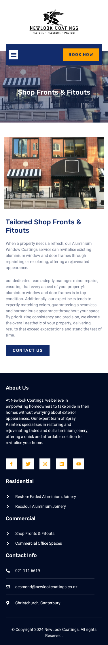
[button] (13, 54)
